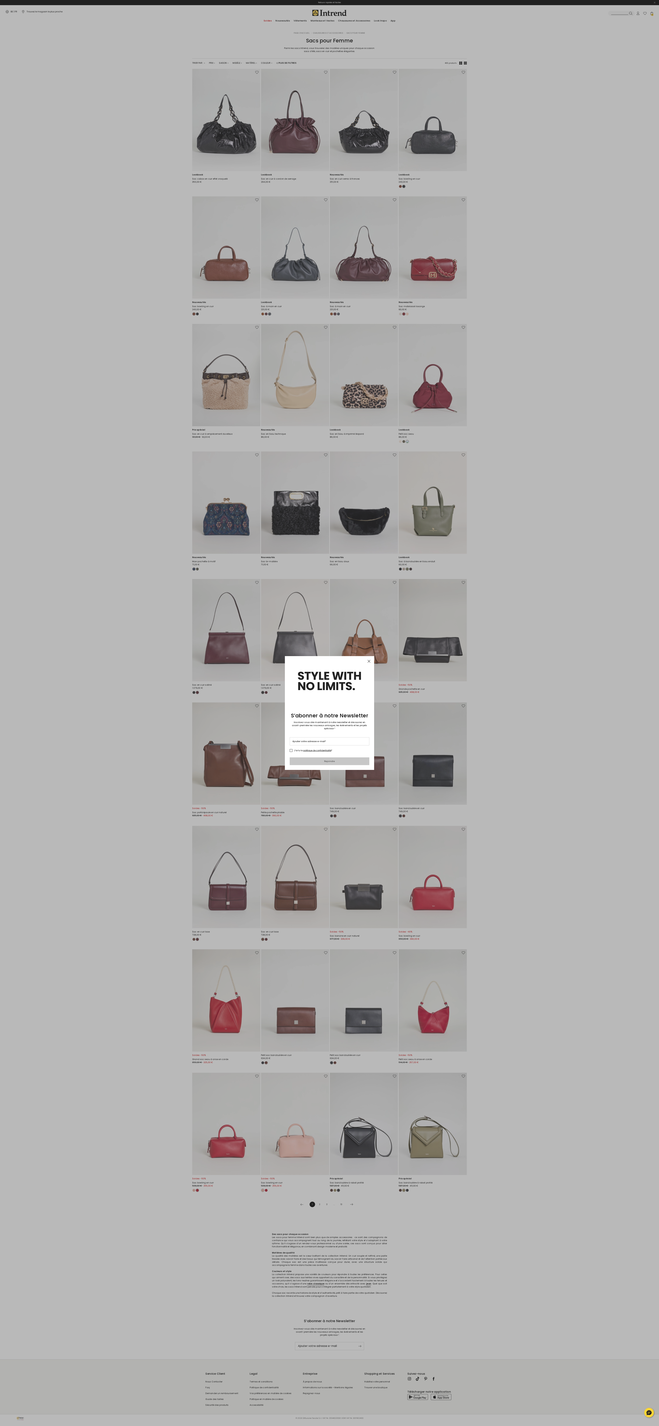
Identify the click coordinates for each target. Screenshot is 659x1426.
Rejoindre (329, 761)
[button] (649, 1412)
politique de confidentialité (317, 750)
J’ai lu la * (313, 750)
